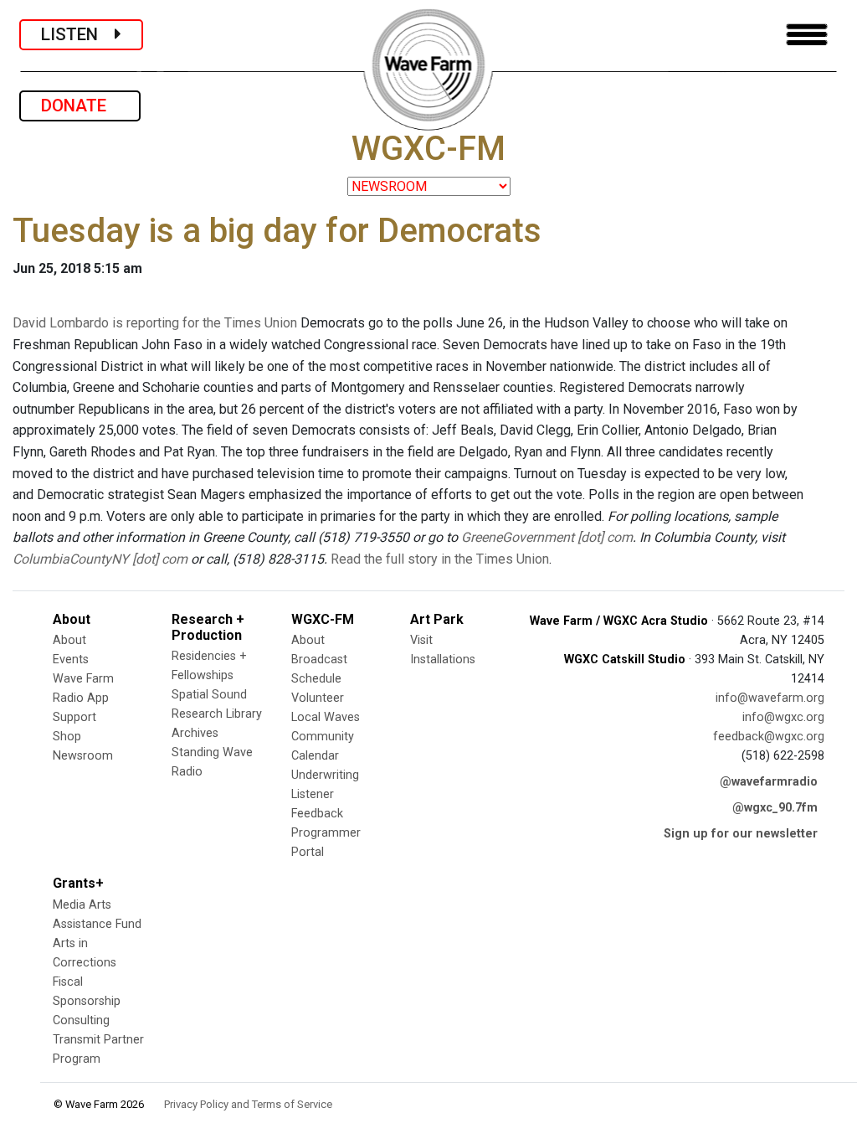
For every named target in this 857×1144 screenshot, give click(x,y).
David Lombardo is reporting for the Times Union (155, 323)
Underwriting (325, 775)
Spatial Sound (209, 695)
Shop (67, 736)
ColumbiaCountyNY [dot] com (100, 559)
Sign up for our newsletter (741, 834)
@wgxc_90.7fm (775, 808)
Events (71, 659)
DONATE (80, 105)
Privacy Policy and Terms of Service (248, 1104)
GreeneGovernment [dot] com (547, 537)
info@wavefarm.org (770, 698)
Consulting (81, 1020)
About (69, 640)
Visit (421, 640)
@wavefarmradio (769, 782)
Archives (195, 733)
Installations (442, 659)
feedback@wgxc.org (768, 736)
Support (74, 717)
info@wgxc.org (783, 717)
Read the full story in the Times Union (440, 559)
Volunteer (317, 698)
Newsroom (83, 756)
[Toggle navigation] (807, 34)
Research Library (217, 714)
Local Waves (325, 717)
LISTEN (78, 34)
